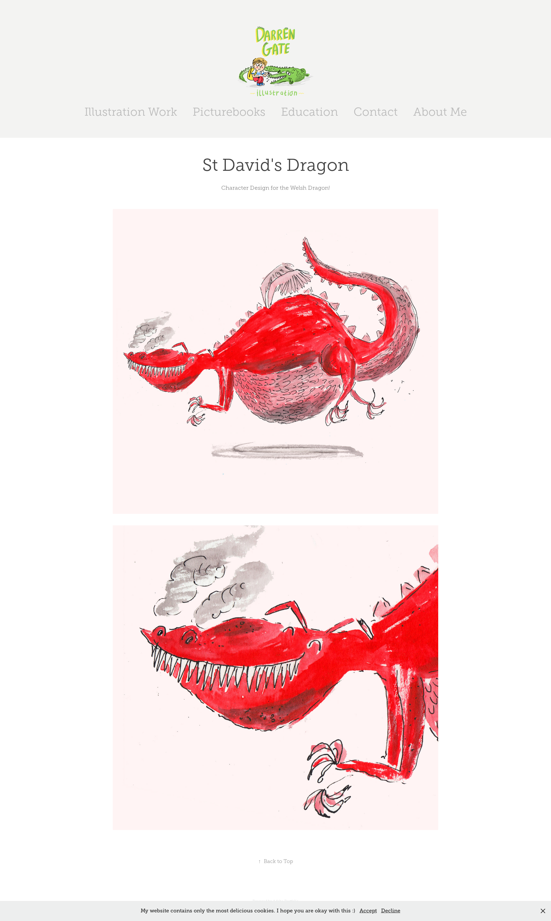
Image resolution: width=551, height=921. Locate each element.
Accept (368, 911)
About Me (440, 111)
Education (309, 111)
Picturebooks (229, 111)
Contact (376, 111)
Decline (390, 911)
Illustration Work (130, 111)
